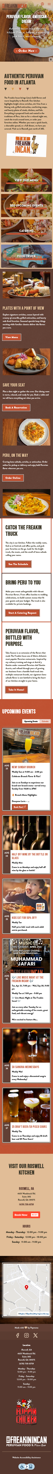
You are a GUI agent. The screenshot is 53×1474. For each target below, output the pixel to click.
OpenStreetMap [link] (32, 1314)
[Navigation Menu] (49, 4)
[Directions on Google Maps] (26, 1289)
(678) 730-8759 (26, 1363)
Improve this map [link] (43, 1314)
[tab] (31, 721)
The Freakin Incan (26, 1441)
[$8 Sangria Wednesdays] (26, 1057)
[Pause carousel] (51, 59)
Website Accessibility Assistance (26, 1457)
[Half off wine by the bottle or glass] (26, 846)
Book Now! (18, 806)
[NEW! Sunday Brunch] (26, 765)
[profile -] (42, 4)
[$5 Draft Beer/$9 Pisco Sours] (26, 1117)
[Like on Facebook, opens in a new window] (17, 1336)
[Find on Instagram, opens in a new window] (26, 1336)
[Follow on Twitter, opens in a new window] (35, 1336)
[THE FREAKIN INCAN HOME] (14, 7)
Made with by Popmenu (20, 1327)
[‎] (26, 1411)
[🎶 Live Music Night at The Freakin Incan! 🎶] (26, 983)
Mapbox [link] (22, 1314)
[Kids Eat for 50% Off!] (26, 908)
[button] (26, 1214)
